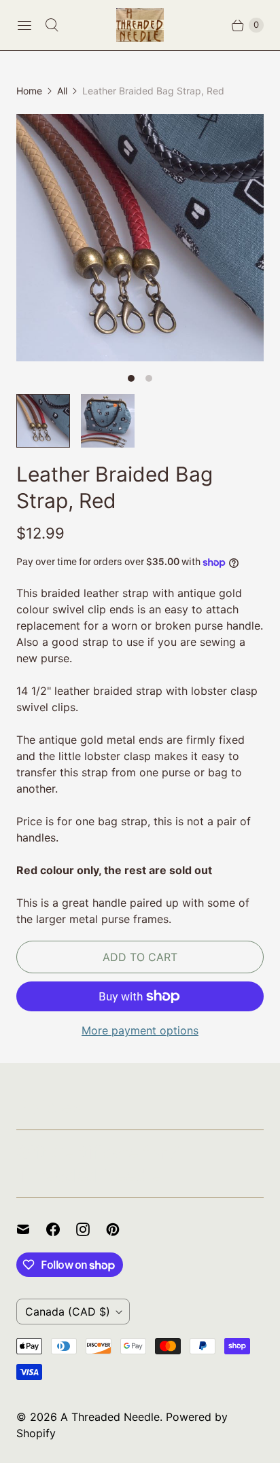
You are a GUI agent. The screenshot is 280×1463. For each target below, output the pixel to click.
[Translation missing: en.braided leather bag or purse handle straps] (43, 421)
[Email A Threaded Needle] (31, 1229)
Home (29, 90)
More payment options (140, 1030)
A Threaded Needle (110, 1417)
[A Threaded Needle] (140, 25)
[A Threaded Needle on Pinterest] (121, 1229)
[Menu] (24, 25)
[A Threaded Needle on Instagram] (91, 1229)
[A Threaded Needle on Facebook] (61, 1229)
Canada (67, 1311)
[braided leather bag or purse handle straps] (140, 237)
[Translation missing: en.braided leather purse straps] (108, 421)
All (62, 90)
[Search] (51, 25)
